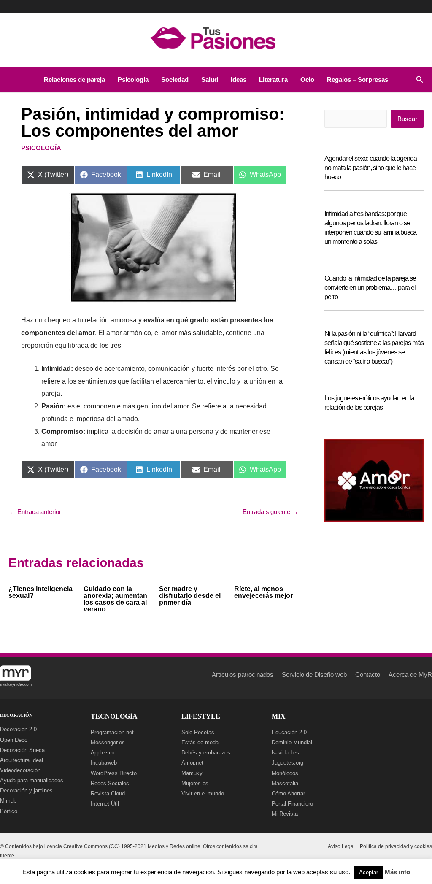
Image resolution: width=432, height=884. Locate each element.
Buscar (407, 118)
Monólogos (285, 773)
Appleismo (103, 752)
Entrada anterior (35, 511)
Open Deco (13, 740)
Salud (209, 79)
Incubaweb (104, 763)
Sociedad (175, 79)
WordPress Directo (114, 773)
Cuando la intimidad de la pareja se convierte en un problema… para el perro (370, 287)
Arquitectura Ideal (21, 760)
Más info (397, 872)
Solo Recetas (197, 732)
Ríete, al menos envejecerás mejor (263, 592)
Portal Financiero (292, 803)
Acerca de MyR (410, 674)
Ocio (307, 79)
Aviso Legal (341, 846)
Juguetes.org (287, 763)
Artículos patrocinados (242, 674)
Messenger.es (108, 742)
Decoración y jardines (26, 790)
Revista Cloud (108, 793)
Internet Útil (105, 803)
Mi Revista (285, 814)
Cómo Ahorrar (288, 793)
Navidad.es (285, 752)
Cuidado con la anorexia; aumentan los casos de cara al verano (115, 599)
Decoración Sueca (22, 750)
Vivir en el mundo (202, 793)
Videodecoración (20, 770)
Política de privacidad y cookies (396, 846)
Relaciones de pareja (74, 79)
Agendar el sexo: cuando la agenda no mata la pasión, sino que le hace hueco (370, 168)
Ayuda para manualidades (31, 780)
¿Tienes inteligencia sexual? (40, 592)
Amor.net (192, 763)
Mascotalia (285, 783)
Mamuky (191, 773)
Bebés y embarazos (205, 752)
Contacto (367, 674)
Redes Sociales (110, 783)
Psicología (133, 79)
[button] (420, 79)
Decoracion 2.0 (18, 729)
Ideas (238, 79)
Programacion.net (112, 732)
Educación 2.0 (289, 732)
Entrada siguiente (270, 511)
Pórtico (8, 811)
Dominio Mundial (292, 742)
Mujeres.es (194, 783)
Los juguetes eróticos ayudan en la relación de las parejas (369, 403)
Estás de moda (200, 742)
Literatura (273, 79)
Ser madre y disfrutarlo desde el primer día (190, 595)
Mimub (8, 800)
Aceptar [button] (368, 872)
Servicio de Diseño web (314, 674)
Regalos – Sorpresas (357, 79)
